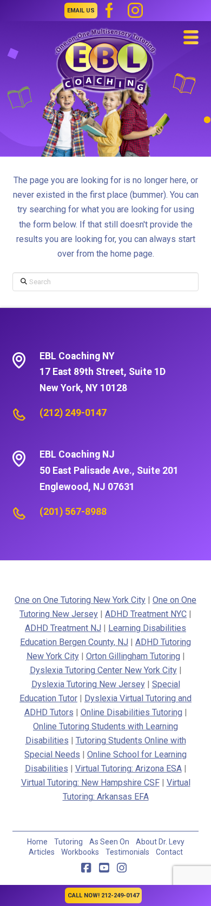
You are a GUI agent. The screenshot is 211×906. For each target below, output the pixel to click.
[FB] (109, 10)
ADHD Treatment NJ (63, 628)
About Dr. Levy (160, 841)
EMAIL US (81, 10)
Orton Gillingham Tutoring (133, 656)
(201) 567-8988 (73, 511)
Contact (169, 852)
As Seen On (109, 841)
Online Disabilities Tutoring (131, 712)
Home (37, 841)
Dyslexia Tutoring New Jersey (88, 684)
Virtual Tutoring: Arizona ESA (128, 768)
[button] (191, 37)
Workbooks (80, 852)
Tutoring (68, 841)
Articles (42, 852)
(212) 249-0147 (73, 412)
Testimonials (127, 852)
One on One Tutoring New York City (80, 600)
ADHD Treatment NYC (146, 614)
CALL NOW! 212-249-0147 (103, 895)
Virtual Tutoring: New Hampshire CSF (90, 782)
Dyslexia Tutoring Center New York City (103, 670)
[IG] (135, 10)
